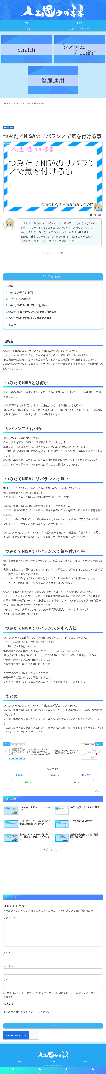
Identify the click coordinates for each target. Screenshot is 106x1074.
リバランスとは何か (19, 298)
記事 (53, 1061)
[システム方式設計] (79, 49)
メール (8, 966)
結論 (10, 286)
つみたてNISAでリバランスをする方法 (30, 318)
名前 (6, 952)
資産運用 (9, 127)
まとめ (12, 324)
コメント (9, 917)
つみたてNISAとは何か (21, 292)
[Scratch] (26, 49)
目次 (50, 276)
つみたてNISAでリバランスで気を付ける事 (32, 311)
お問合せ (87, 1061)
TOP (19, 1061)
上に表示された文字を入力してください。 (27, 1011)
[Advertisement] (53, 114)
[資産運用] (53, 80)
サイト (7, 979)
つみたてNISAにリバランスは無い (27, 305)
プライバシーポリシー (53, 1065)
